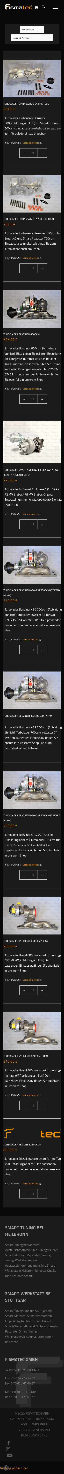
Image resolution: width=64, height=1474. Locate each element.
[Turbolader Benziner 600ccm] (32, 309)
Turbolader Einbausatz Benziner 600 (26, 103)
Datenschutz (20, 1418)
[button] (6, 1468)
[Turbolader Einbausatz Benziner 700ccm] (32, 194)
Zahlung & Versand (34, 1429)
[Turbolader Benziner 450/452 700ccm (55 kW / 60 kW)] (32, 790)
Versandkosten (28, 142)
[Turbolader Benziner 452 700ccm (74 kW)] (32, 690)
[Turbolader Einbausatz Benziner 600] (32, 78)
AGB (24, 1424)
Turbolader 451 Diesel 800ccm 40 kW (25, 941)
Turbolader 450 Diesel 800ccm (22, 1144)
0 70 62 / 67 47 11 (23, 1378)
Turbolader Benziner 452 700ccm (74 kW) (28, 715)
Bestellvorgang (34, 1435)
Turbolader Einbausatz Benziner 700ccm (28, 219)
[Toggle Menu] (53, 6)
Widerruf (40, 1424)
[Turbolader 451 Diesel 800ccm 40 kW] (32, 915)
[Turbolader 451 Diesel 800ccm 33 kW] (32, 1031)
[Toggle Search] (43, 6)
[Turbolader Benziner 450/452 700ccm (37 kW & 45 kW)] (32, 565)
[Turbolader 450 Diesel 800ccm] (32, 1132)
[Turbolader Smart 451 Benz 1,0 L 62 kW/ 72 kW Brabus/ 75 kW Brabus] (32, 442)
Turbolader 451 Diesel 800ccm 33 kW (25, 1056)
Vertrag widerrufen (14, 1468)
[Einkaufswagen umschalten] (36, 7)
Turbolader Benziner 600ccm (21, 334)
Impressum (45, 1418)
